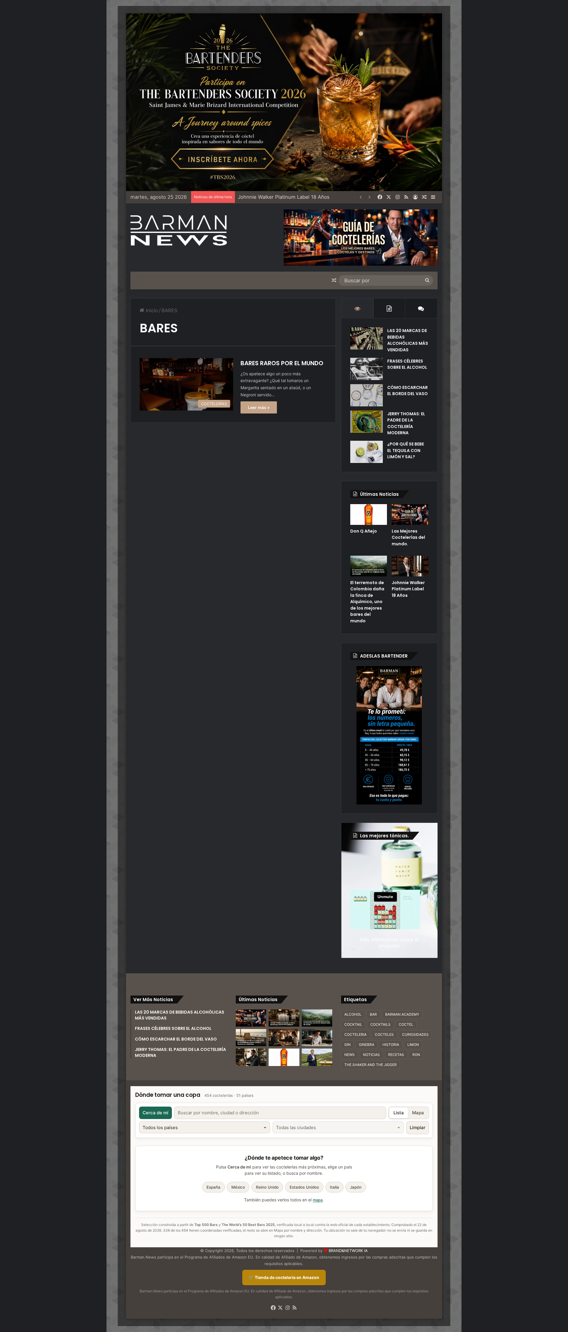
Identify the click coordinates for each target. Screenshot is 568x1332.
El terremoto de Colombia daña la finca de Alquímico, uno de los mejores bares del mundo (367, 602)
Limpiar (417, 1127)
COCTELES (384, 1034)
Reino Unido (267, 1187)
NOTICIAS (371, 1054)
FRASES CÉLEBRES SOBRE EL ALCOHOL (407, 364)
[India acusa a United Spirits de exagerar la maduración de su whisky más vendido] (251, 1057)
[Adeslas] (389, 735)
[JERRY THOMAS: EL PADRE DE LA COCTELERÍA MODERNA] (366, 422)
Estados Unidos (304, 1187)
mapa (317, 1200)
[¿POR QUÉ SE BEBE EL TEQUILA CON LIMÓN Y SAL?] (366, 452)
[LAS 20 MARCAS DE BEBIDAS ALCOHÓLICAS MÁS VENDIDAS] (366, 338)
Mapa (418, 1112)
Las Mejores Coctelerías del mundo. (408, 537)
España (213, 1187)
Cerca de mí (155, 1112)
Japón (356, 1187)
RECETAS (396, 1054)
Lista (398, 1112)
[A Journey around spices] (284, 102)
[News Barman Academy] (178, 230)
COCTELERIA (355, 1034)
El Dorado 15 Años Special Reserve (279, 197)
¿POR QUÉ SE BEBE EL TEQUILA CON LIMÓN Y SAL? (405, 450)
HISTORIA (391, 1044)
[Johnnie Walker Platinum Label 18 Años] (410, 566)
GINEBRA (366, 1044)
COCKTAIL (353, 1024)
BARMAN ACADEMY (402, 1014)
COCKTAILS (380, 1024)
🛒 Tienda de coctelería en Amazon (284, 1277)
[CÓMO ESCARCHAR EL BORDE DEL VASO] (366, 395)
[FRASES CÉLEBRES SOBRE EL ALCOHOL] (366, 369)
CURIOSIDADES (415, 1034)
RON (416, 1054)
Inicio (151, 310)
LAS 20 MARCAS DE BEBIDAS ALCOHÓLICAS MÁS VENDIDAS (407, 340)
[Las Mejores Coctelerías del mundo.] (410, 514)
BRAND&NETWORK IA (348, 1250)
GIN (347, 1044)
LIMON (413, 1044)
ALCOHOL (353, 1014)
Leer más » (259, 407)
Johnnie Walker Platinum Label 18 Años (408, 589)
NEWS (349, 1054)
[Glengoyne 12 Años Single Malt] (317, 1057)
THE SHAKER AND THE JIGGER (370, 1064)
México (238, 1187)
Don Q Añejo (363, 531)
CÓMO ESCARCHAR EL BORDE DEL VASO (407, 390)
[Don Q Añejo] (368, 514)
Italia (334, 1187)
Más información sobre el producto (389, 943)
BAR (373, 1014)
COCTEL (406, 1024)
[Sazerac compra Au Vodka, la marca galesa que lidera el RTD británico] (284, 1018)
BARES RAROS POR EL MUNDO (282, 363)
